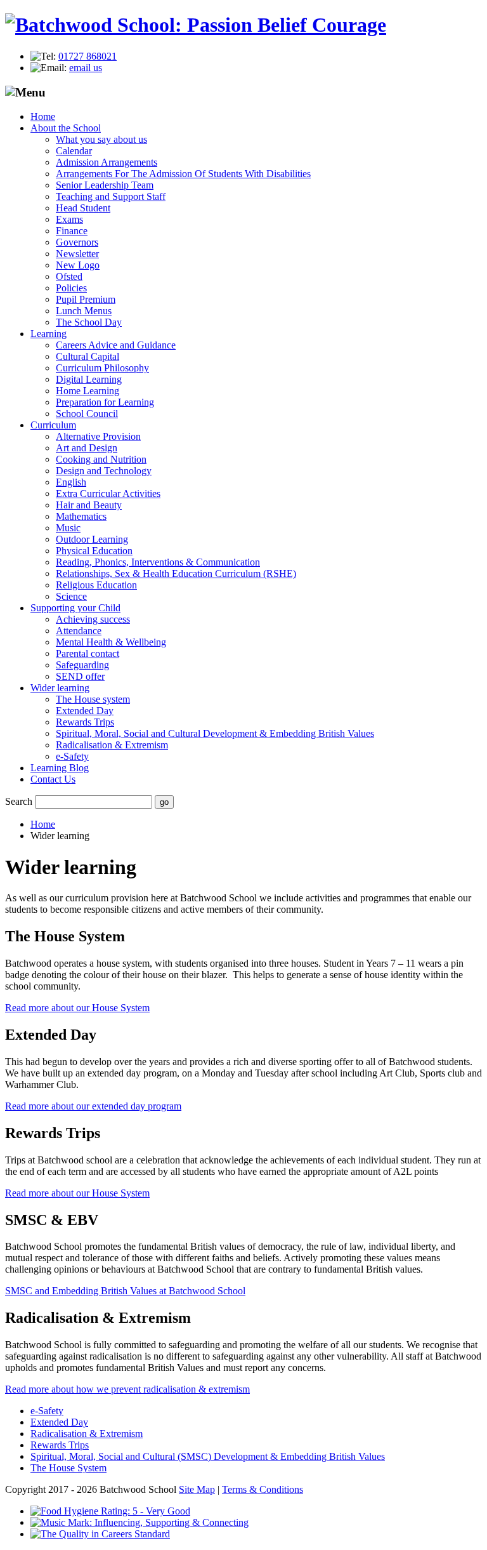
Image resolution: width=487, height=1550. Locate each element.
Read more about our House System (77, 1007)
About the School (65, 128)
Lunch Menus (84, 310)
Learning (48, 333)
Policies (71, 287)
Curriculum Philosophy (102, 367)
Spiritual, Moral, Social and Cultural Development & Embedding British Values (215, 733)
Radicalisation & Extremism (112, 744)
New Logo (78, 265)
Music (68, 527)
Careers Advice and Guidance (116, 345)
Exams (69, 219)
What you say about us (101, 139)
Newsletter (77, 253)
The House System (68, 1467)
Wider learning (59, 687)
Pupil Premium (85, 299)
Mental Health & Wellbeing (111, 642)
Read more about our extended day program (93, 1106)
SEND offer (80, 676)
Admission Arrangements (106, 162)
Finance (72, 230)
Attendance (78, 630)
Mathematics (81, 516)
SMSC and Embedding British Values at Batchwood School (125, 1290)
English (71, 482)
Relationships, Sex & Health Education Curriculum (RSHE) (176, 573)
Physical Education (94, 550)
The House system (93, 699)
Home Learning (87, 390)
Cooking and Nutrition (101, 459)
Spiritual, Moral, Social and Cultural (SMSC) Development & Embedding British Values (207, 1456)
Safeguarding (82, 664)
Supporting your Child (75, 607)
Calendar (74, 150)
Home (42, 116)
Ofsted (69, 276)
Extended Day (85, 710)
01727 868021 (87, 56)
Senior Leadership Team (104, 185)
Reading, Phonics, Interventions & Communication (158, 562)
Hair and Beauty (89, 505)
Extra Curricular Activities (108, 493)
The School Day (89, 322)
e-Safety (72, 756)
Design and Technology (104, 470)
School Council (87, 413)
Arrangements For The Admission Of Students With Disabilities (183, 173)
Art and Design (86, 447)
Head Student (83, 207)
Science (71, 596)
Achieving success (93, 619)
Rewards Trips (85, 722)
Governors (77, 242)
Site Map (197, 1489)
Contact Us (52, 779)
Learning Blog (59, 767)
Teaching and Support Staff (111, 196)
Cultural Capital (87, 356)
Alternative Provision (98, 436)
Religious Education (96, 585)
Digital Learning (89, 379)
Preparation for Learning (105, 402)
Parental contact (87, 653)
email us (85, 67)
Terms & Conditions (262, 1489)
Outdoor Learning (92, 539)
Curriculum (53, 425)
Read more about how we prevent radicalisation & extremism (127, 1389)
